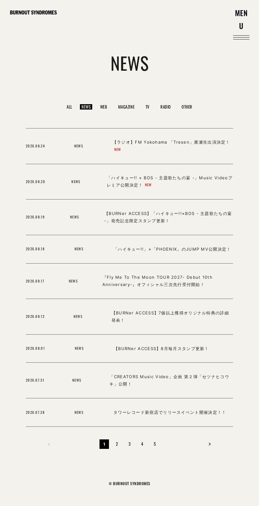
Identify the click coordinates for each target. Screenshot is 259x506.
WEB (103, 107)
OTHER (187, 107)
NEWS (86, 107)
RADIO (165, 107)
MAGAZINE (126, 107)
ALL (69, 107)
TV (148, 107)
